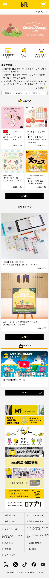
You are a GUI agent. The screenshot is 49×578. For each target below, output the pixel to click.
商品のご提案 (9, 521)
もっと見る (41, 88)
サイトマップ (9, 555)
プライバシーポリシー (13, 529)
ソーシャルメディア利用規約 (38, 536)
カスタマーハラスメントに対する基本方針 (38, 528)
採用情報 (32, 549)
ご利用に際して (35, 543)
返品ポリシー (9, 543)
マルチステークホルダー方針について (13, 536)
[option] (24, 29)
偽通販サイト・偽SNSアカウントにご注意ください (25, 93)
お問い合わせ (9, 515)
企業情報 (8, 549)
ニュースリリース (36, 515)
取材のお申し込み (36, 521)
